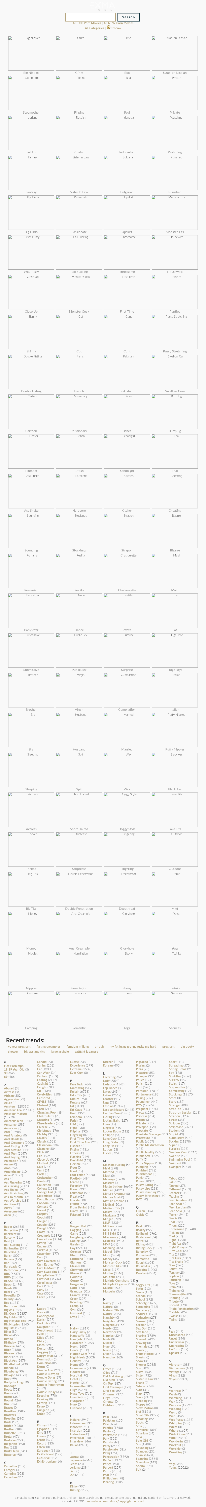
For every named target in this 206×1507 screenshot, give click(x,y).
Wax (172, 1401)
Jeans (73, 1464)
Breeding (10, 1418)
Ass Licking (11, 1186)
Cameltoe (10, 1466)
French (74, 1203)
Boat (7, 1378)
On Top (108, 1383)
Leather (108, 1098)
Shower (141, 1364)
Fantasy (75, 1102)
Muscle (108, 1287)
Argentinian (12, 1171)
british (99, 1046)
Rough (140, 1262)
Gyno (73, 1316)
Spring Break (177, 1069)
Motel (107, 1269)
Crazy (41, 1232)
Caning (41, 1065)
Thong (173, 1225)
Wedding (175, 1409)
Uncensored (177, 1335)
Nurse (107, 1350)
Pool (139, 1087)
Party (106, 1445)
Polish (140, 1083)
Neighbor (109, 1321)
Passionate (110, 1449)
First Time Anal (80, 1142)
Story (172, 1101)
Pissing (140, 1065)
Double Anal (45, 1370)
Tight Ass (175, 1243)
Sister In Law (144, 1379)
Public (140, 1141)
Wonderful (176, 1441)
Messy (107, 1211)
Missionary (110, 1237)
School (140, 1299)
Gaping (75, 1240)
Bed (6, 1302)
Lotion (107, 1149)
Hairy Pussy (78, 1332)
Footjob (75, 1178)
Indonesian (77, 1423)
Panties (108, 1427)
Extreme (76, 1069)
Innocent (76, 1427)
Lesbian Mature (113, 1109)
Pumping (142, 1166)
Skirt (139, 1390)
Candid (42, 1062)
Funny (74, 1211)
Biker (7, 1331)
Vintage (174, 1372)
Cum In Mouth (46, 1268)
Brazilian (10, 1411)
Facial (74, 1091)
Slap (139, 1393)
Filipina (75, 1131)
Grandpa (76, 1291)
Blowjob (9, 1375)
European (43, 1450)
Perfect (108, 1460)
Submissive (176, 1137)
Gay (72, 1248)
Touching (175, 1279)
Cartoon (42, 1076)
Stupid (173, 1134)
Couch (41, 1217)
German (75, 1251)
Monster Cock (112, 1262)
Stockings (175, 1094)
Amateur (10, 1106)
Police (140, 1080)
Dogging (42, 1352)
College (42, 1188)
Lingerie (108, 1127)
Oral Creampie (113, 1387)
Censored (43, 1098)
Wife (172, 1437)
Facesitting (77, 1088)
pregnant (168, 1046)
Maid (106, 1168)
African (9, 1095)
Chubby (42, 1134)
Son (138, 1444)
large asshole (60, 1051)
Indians (75, 1419)
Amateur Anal (13, 1110)
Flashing (75, 1156)
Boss (7, 1393)
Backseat (10, 1234)
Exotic (74, 1062)
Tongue (174, 1272)
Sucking (174, 1141)
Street (173, 1119)
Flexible (75, 1164)
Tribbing (174, 1298)
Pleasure (142, 1072)
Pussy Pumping (146, 1192)
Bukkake (10, 1440)
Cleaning (43, 1148)
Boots (8, 1389)
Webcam (175, 1405)
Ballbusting (11, 1248)
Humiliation (78, 1397)
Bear (7, 1291)
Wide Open (177, 1434)
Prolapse (142, 1127)
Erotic (41, 1439)
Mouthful (109, 1277)
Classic (41, 1141)
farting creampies (49, 1046)
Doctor (42, 1348)
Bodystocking (13, 1382)
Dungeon (43, 1410)
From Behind (78, 1207)
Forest (74, 1189)
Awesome (11, 1211)
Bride (7, 1422)
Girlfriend (76, 1259)
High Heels (77, 1357)
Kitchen (108, 1062)
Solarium (142, 1433)
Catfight (42, 1083)
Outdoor (109, 1405)
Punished (142, 1170)
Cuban (41, 1246)
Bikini (8, 1335)
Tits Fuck (175, 1258)
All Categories (94, 28)
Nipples (108, 1335)
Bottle (8, 1396)
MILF (106, 1222)
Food (73, 1171)
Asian (7, 1175)
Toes (172, 1265)
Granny (75, 1295)
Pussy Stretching (147, 1195)
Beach (8, 1284)
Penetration (111, 1456)
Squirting (175, 1076)
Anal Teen (10, 1153)
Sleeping (141, 1400)
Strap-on (175, 1109)
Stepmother (177, 1087)
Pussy (140, 1181)
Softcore (142, 1429)
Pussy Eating (144, 1185)
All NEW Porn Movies (119, 23)
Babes (8, 1226)
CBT (40, 1090)
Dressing (43, 1395)
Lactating (109, 1077)
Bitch (7, 1349)
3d (6, 1073)
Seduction (142, 1317)
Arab (7, 1168)
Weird (173, 1412)
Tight (172, 1240)
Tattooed (175, 1189)
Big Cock (10, 1313)
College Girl (45, 1192)
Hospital (76, 1375)
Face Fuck (76, 1084)
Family (74, 1098)
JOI (72, 1474)
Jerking (75, 1467)
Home (74, 1364)
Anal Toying (12, 1157)
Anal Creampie (14, 1142)
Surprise (174, 1148)
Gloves (74, 1273)
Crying (41, 1242)
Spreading (176, 1065)
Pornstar (142, 1090)
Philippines (110, 1478)
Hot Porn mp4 (14, 1066)
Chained (42, 1105)
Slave (139, 1397)
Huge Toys (77, 1393)
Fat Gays (76, 1109)
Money (107, 1259)
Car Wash (43, 1072)
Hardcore (76, 1343)
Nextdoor (109, 1332)
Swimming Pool (179, 1159)
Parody (108, 1442)
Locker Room (112, 1131)
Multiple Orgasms (115, 1284)
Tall (171, 1182)
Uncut (173, 1338)
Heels (74, 1346)
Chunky (42, 1137)
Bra (6, 1404)
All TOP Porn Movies (87, 23)
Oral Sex (109, 1390)
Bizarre (9, 1353)
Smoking (142, 1419)
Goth (73, 1287)
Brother (9, 1429)
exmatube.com (97, 1501)
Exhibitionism (46, 1461)
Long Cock (110, 1138)
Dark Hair (43, 1323)
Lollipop (108, 1135)
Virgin (173, 1375)
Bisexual (9, 1346)
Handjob (76, 1339)
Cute (40, 1293)
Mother (108, 1273)
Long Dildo (110, 1142)
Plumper (141, 1076)
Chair (40, 1109)
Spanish (141, 1455)
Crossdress (44, 1239)
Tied (172, 1236)
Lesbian (108, 1106)
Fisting (74, 1149)
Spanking (142, 1458)
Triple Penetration (181, 1308)
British (8, 1425)
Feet (73, 1113)
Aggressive (11, 1099)
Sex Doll (141, 1328)
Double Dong (46, 1377)
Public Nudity (145, 1152)
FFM (73, 1124)
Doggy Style (45, 1355)
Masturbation (112, 1186)
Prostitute (143, 1137)
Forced (74, 1182)
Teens (173, 1214)
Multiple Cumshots (116, 1280)
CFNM (41, 1101)
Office (107, 1369)
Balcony (9, 1237)
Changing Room (47, 1112)
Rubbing (141, 1269)
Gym (73, 1309)
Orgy (106, 1398)
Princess (141, 1116)
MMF (106, 1244)
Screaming (143, 1306)
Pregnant (142, 1109)
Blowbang (11, 1371)
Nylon (107, 1353)
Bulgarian (10, 1443)
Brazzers (10, 1415)
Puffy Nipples (145, 1163)
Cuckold (42, 1250)
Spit (138, 1469)
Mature (108, 1190)
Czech (41, 1297)
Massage (109, 1179)
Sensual (141, 1321)
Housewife (77, 1386)
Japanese (76, 1460)
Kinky (74, 1486)
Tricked (174, 1305)
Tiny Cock (175, 1250)
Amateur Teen (13, 1121)
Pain (106, 1417)
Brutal (8, 1436)
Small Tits (142, 1415)
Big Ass (9, 1310)
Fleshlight (76, 1160)
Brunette (10, 1433)
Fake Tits (76, 1095)
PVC (139, 1199)
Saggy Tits (143, 1285)
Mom (106, 1255)
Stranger (175, 1105)
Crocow (116, 28)
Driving (42, 1402)
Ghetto (74, 1255)
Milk (106, 1230)
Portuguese (143, 1094)
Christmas (44, 1130)
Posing (140, 1098)
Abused (9, 1088)
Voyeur (174, 1379)
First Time (77, 1138)
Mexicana (109, 1215)
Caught (42, 1087)
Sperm (140, 1466)
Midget (108, 1219)
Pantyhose (110, 1435)
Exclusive (43, 1458)
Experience (77, 1065)
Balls (7, 1255)
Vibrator (175, 1364)
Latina (107, 1095)
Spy (171, 1072)
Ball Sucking (12, 1244)
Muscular (109, 1291)
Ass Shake (11, 1189)
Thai (172, 1222)
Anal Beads (11, 1139)
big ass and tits (34, 1051)
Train (172, 1287)
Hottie (74, 1382)
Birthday (10, 1342)
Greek (74, 1298)
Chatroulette (45, 1116)
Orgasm (108, 1394)
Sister (140, 1375)
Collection (44, 1185)
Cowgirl (42, 1228)
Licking (107, 1117)
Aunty (8, 1207)
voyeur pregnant (19, 1046)
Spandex (142, 1451)
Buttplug (10, 1454)
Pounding (142, 1101)
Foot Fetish (77, 1174)
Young (173, 1467)
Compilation (45, 1199)
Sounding (142, 1448)
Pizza (139, 1069)
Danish (41, 1319)
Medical (108, 1204)
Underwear (176, 1342)
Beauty (9, 1299)
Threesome (176, 1229)
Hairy (74, 1328)
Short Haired (145, 1353)
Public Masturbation (150, 1145)
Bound (8, 1400)
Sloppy (140, 1404)
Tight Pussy (177, 1247)
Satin (139, 1288)
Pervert (108, 1467)
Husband (76, 1408)
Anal (7, 1131)
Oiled (106, 1372)
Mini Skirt (109, 1233)
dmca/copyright (121, 1501)
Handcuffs (77, 1335)
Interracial (77, 1437)
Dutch (41, 1413)
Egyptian (43, 1429)
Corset (41, 1210)
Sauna (140, 1292)
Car (39, 1069)
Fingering (76, 1135)
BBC (7, 1273)
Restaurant (143, 1237)
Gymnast (76, 1313)
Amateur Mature (15, 1113)
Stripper (174, 1123)
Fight (73, 1127)
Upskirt (174, 1353)
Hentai (74, 1350)
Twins (173, 1319)
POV (139, 1105)
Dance (41, 1312)
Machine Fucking (114, 1164)
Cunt (40, 1286)
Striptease (176, 1127)
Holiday (75, 1361)
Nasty (107, 1303)
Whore (173, 1430)
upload (139, 1501)
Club (40, 1166)
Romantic (142, 1259)
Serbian (141, 1324)
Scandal (141, 1296)
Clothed (42, 1163)
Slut (138, 1411)
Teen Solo (175, 1211)
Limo (106, 1124)
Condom (43, 1203)
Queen (140, 1211)
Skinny (140, 1386)
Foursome (76, 1193)
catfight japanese (86, 1051)
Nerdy (107, 1328)
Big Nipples (12, 1324)
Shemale (141, 1346)
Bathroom (11, 1270)
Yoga (172, 1464)
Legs (106, 1102)
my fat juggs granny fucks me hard (133, 1046)
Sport (173, 1062)
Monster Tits (112, 1266)
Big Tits (9, 1328)
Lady (106, 1080)
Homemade (78, 1368)
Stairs (173, 1083)
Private (141, 1123)
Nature (108, 1314)
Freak (73, 1196)
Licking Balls (111, 1120)
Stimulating (176, 1090)
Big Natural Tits (15, 1320)
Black (7, 1357)
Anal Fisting (12, 1146)
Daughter (43, 1326)
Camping (10, 1473)
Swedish (174, 1156)
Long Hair (109, 1146)
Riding (140, 1244)
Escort (41, 1443)
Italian (74, 1445)
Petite (107, 1471)
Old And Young (113, 1376)
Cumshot (43, 1279)
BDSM (8, 1281)
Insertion (76, 1430)
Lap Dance (110, 1088)
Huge (73, 1390)
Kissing (75, 1490)
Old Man (109, 1380)
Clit (39, 1156)
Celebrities (44, 1094)
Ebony (41, 1425)
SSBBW (174, 1080)
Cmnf (40, 1170)
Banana (9, 1259)
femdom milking (78, 1046)
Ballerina (10, 1252)
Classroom (44, 1145)
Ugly (172, 1331)
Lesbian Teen (112, 1113)
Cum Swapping (47, 1271)
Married (108, 1172)
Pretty (140, 1112)
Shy (138, 1368)
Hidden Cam (78, 1353)
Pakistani (109, 1420)
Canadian (10, 1477)
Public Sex (143, 1156)
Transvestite (177, 1294)
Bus (6, 1447)
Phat (106, 1474)
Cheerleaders (46, 1123)
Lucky (107, 1153)
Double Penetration (50, 1384)
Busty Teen (11, 1451)
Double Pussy (46, 1392)
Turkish (174, 1312)
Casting (42, 1080)
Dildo (40, 1337)
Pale (106, 1424)
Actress (9, 1092)
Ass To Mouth (13, 1197)
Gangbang (77, 1237)
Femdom (76, 1117)
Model (107, 1251)
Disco (41, 1345)
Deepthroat (45, 1330)
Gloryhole (76, 1269)
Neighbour (110, 1324)
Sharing (141, 1335)
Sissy (139, 1372)
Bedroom (10, 1306)
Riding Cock (144, 1248)
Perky (107, 1464)
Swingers (175, 1166)
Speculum (142, 1462)
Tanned (174, 1185)
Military (108, 1226)
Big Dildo (10, 1317)
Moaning (109, 1248)
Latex (107, 1091)
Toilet (173, 1269)
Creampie (43, 1235)
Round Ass (143, 1266)
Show (139, 1361)
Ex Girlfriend (45, 1454)
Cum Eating (45, 1264)
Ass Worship (12, 1200)
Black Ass (10, 1360)
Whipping (175, 1423)
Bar (6, 1263)
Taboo (173, 1178)
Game (74, 1233)
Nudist (107, 1343)
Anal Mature (12, 1150)
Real (139, 1226)
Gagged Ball (78, 1226)
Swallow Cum (178, 1152)
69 (6, 1076)
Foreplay (76, 1185)
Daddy (41, 1308)
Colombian (44, 1195)
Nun (106, 1346)
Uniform (174, 1349)
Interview (76, 1441)
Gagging (75, 1230)
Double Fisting (47, 1381)
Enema (41, 1436)
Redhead (142, 1233)
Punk (139, 1177)
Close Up (43, 1159)
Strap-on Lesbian (180, 1112)
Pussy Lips (143, 1188)
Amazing (10, 1124)
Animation (11, 1160)
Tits (171, 1254)
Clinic (40, 1152)
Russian (141, 1273)
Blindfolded (12, 1364)
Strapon (174, 1116)
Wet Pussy (176, 1419)
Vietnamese (177, 1368)
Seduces (141, 1314)
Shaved (141, 1339)
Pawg (106, 1453)
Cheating (43, 1119)
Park (106, 1438)
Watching (175, 1398)
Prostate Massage (148, 1134)
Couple (42, 1224)
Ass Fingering (13, 1182)
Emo (40, 1432)
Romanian (142, 1255)
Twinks (173, 1316)
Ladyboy (109, 1084)
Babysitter (11, 1230)
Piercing (108, 1482)
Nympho (109, 1357)
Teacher (174, 1193)
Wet (172, 1416)
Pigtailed (142, 1062)
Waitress (175, 1390)
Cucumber (44, 1253)
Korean (108, 1065)
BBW (7, 1277)
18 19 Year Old (14, 1069)
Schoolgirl (142, 1303)
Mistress (109, 1240)
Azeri (7, 1215)
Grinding (76, 1302)
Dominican (44, 1363)
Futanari (75, 1214)
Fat (72, 1106)
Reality (140, 1230)
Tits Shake (176, 1261)
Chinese (42, 1127)
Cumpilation (45, 1275)
